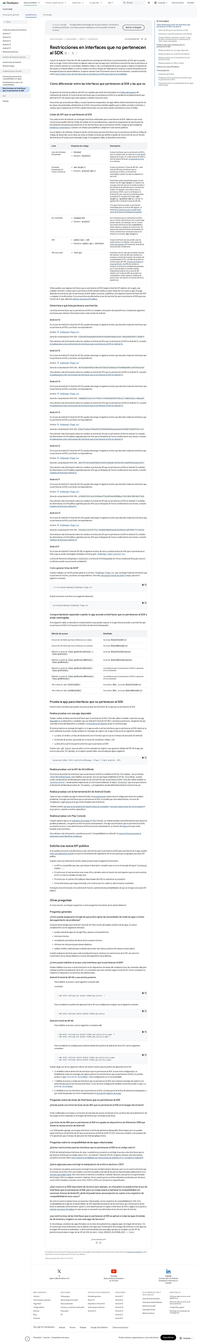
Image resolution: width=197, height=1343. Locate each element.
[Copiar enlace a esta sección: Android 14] (62, 381)
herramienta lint (99, 796)
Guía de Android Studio (151, 1299)
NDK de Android (148, 1313)
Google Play (94, 3)
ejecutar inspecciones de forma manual (127, 807)
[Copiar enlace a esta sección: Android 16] (62, 320)
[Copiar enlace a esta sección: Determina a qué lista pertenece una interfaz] (100, 305)
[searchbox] (15, 22)
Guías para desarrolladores (152, 1302)
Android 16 (119, 1300)
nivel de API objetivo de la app (109, 1093)
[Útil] (142, 39)
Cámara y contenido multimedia (72, 1307)
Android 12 (119, 1315)
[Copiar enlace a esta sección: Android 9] (61, 546)
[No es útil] (145, 39)
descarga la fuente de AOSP (112, 575)
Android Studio (178, 3)
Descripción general (11, 15)
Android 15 (119, 1304)
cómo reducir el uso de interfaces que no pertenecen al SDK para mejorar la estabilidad (91, 74)
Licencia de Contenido (134, 1252)
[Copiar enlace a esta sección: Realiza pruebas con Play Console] (88, 816)
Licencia (46, 1337)
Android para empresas (41, 1300)
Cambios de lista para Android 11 (63, 506)
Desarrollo (76, 3)
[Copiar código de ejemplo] (145, 584)
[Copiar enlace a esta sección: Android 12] (62, 446)
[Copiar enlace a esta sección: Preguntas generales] (74, 912)
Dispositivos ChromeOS (96, 1304)
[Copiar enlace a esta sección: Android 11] (62, 479)
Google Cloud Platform (99, 1327)
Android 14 (119, 1307)
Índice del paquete (128, 92)
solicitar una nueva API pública (85, 299)
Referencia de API (149, 1306)
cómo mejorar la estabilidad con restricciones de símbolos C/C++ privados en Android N (107, 1158)
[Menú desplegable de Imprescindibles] (40, 2)
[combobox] (133, 3)
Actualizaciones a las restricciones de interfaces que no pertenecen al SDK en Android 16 (86, 344)
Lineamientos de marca (60, 1337)
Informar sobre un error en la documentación (180, 1303)
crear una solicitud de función (62, 854)
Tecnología (47, 15)
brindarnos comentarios (59, 127)
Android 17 (119, 1296)
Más (109, 3)
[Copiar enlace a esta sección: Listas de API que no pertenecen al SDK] (94, 114)
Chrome (72, 1327)
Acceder (190, 3)
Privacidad (64, 1311)
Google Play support (177, 1307)
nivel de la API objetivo (98, 724)
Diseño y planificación (55, 3)
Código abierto (38, 1307)
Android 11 (119, 1318)
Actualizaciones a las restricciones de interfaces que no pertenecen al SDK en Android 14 (86, 406)
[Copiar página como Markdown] (73, 53)
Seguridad (37, 1304)
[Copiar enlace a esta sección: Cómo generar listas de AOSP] (80, 568)
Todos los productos (120, 1327)
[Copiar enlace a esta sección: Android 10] (62, 513)
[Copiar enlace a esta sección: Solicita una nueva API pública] (91, 846)
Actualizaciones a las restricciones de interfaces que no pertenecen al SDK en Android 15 (86, 375)
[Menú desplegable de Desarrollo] (84, 2)
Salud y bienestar (67, 1304)
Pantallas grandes (94, 1296)
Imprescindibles (30, 3)
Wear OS (91, 1300)
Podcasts (36, 1318)
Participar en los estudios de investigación (180, 1312)
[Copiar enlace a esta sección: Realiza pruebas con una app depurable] (93, 713)
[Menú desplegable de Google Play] (102, 2)
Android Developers (56, 39)
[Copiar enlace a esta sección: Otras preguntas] (74, 900)
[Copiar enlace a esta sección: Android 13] (62, 412)
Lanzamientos (31, 15)
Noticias (36, 1311)
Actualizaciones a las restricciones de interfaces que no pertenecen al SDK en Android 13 (86, 439)
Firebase (83, 1327)
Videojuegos (65, 1296)
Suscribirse (168, 1337)
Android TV (92, 1311)
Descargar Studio (149, 1310)
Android (36, 1296)
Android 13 (119, 1311)
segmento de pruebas (81, 821)
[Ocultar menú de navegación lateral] (27, 1339)
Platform (7, 9)
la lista (68, 802)
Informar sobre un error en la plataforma (180, 1297)
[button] (15, 52)
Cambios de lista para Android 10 (63, 540)
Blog (35, 1315)
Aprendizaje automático (69, 1300)
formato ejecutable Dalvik (60, 1175)
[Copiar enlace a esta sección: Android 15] (62, 351)
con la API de (77, 1077)
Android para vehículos (96, 1307)
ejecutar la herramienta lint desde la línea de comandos (86, 807)
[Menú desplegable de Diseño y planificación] (66, 2)
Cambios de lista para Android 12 (63, 473)
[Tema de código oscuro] (143, 584)
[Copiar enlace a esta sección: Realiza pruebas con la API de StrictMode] (96, 769)
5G (62, 1315)
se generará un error (136, 159)
